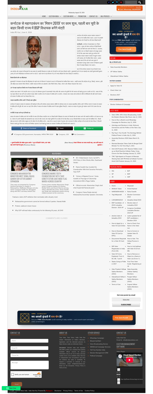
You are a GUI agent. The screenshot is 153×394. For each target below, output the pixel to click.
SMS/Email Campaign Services (100, 347)
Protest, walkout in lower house (25, 206)
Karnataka (37, 134)
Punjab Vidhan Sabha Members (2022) (132, 279)
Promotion (82, 16)
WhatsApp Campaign (97, 338)
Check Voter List (115, 90)
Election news (68, 16)
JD (112, 177)
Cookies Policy (89, 390)
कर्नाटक (44, 134)
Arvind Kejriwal (132, 188)
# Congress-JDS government (23, 134)
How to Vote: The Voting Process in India (133, 241)
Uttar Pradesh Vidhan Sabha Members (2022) (119, 271)
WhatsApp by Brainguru (11, 392)
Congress (62, 134)
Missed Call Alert (95, 341)
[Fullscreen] (118, 382)
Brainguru (49, 390)
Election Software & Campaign (120, 104)
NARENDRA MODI (118, 191)
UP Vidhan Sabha (116, 71)
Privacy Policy (79, 365)
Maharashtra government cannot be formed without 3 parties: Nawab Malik (40, 201)
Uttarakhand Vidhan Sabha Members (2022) (118, 279)
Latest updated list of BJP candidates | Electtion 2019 (134, 218)
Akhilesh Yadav (117, 188)
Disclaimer (71, 365)
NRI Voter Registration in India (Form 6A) (118, 248)
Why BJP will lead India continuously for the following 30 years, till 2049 (39, 210)
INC (113, 171)
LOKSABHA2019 (117, 200)
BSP (128, 174)
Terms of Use (116, 284)
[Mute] (118, 379)
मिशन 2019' (50, 134)
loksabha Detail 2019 (134, 200)
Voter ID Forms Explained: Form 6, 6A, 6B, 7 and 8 (118, 256)
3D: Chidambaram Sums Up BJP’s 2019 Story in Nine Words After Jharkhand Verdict (87, 160)
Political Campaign (96, 356)
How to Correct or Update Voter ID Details (133, 233)
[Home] (19, 9)
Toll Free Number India (97, 350)
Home (44, 16)
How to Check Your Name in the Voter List (133, 226)
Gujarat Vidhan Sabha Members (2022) (132, 287)
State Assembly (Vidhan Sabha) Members (132, 271)
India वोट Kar (15, 32)
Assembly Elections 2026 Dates (122, 138)
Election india (54, 16)
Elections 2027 (115, 95)
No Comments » (79, 134)
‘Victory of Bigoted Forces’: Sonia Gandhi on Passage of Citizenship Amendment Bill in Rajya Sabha (85, 178)
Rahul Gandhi (131, 191)
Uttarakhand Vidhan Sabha (119, 76)
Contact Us (93, 16)
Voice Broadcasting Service (99, 344)
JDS (67, 134)
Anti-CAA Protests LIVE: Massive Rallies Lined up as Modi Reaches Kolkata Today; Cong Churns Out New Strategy (127, 151)
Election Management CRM (99, 353)
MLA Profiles (105, 16)
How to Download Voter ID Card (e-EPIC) (117, 233)
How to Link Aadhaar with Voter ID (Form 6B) (134, 248)
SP (113, 174)
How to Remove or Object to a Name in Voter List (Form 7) (133, 256)
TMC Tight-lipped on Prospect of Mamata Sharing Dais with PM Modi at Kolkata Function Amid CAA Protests (127, 159)
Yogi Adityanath (117, 194)
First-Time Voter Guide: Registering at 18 (134, 264)
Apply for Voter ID (116, 86)
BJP (128, 171)
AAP (128, 177)
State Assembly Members (118, 67)
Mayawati (130, 186)
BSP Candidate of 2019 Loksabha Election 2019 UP (118, 205)
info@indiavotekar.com (78, 363)
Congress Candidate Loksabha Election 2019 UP (134, 210)
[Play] (118, 369)
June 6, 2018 (27, 32)
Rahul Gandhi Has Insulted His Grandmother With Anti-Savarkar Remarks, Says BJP (88, 169)
